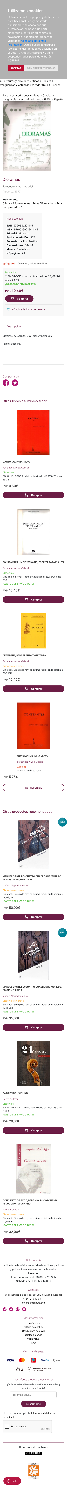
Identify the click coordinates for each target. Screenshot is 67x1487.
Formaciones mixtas (26, 203)
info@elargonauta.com (34, 1302)
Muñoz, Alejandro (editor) (16, 885)
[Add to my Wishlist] (8, 309)
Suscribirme (33, 1404)
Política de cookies (33, 1327)
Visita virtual (33, 1338)
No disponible (33, 787)
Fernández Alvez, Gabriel (16, 467)
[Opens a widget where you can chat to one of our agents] (12, 1481)
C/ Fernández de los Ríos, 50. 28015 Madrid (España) (33, 1294)
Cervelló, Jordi (10, 1099)
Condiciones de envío (33, 1330)
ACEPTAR (15, 68)
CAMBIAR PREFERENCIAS (41, 68)
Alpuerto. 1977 (11, 191)
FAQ (33, 1342)
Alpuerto (23, 233)
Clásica (46, 81)
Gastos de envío (33, 1334)
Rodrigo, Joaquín (11, 1209)
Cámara (7, 203)
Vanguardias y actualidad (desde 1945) (24, 85)
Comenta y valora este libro (32, 263)
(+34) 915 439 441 (33, 1298)
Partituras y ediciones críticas (20, 81)
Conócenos (34, 1323)
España (56, 85)
